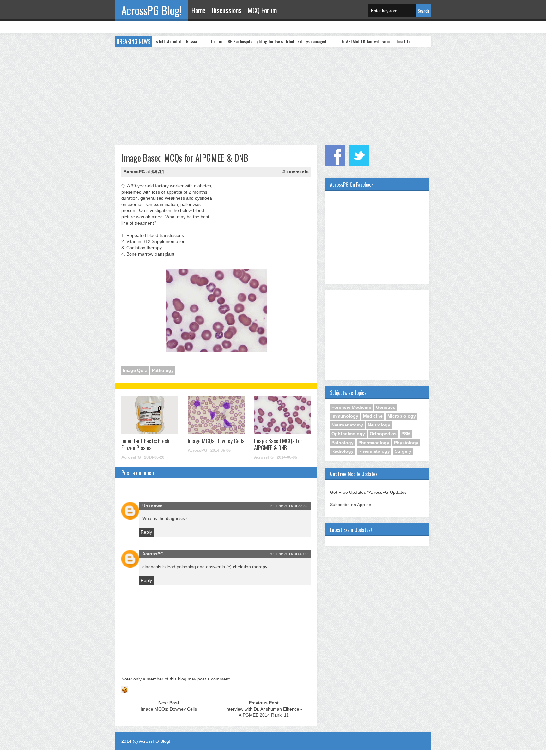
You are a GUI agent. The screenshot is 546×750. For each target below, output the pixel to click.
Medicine (373, 416)
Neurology (379, 424)
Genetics (385, 407)
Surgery (403, 451)
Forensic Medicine (351, 407)
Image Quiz (135, 370)
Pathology (163, 370)
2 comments (295, 171)
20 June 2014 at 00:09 (288, 554)
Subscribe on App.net (351, 504)
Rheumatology (374, 451)
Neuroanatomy (347, 424)
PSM (406, 433)
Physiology (406, 442)
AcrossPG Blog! (151, 10)
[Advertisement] (273, 95)
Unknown (152, 505)
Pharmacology (373, 442)
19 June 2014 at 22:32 (288, 506)
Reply (146, 532)
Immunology (344, 416)
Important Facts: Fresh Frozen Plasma (145, 444)
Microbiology (401, 416)
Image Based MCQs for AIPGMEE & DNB (278, 444)
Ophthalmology (348, 433)
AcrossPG (153, 553)
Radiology (342, 451)
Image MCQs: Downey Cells (216, 441)
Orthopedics (383, 433)
